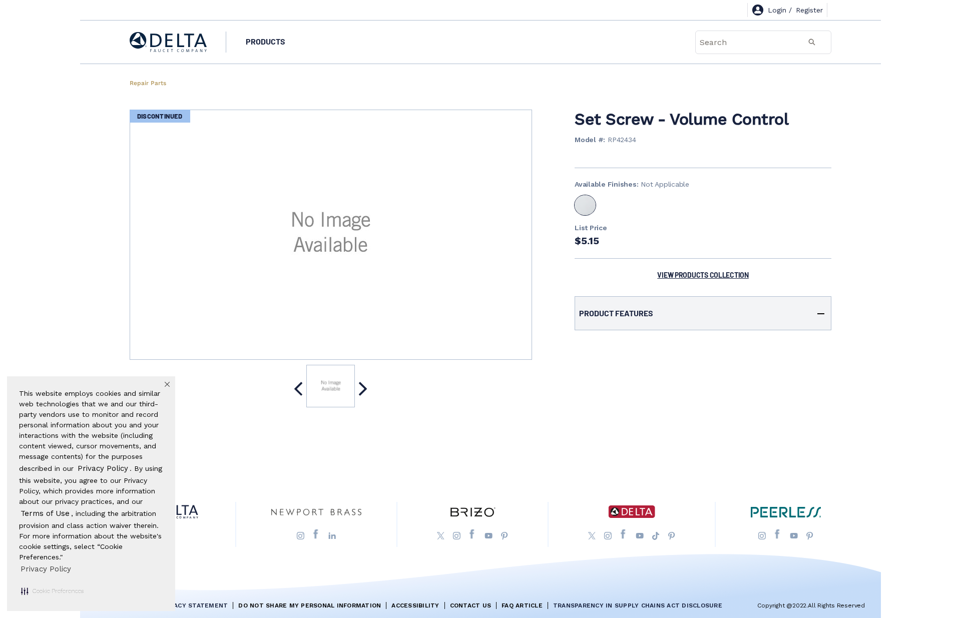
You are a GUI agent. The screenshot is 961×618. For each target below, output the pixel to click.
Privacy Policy (46, 568)
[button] (52, 591)
